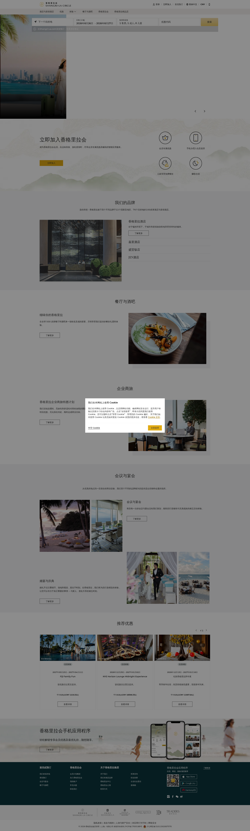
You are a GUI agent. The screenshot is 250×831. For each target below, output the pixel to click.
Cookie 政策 (154, 417)
